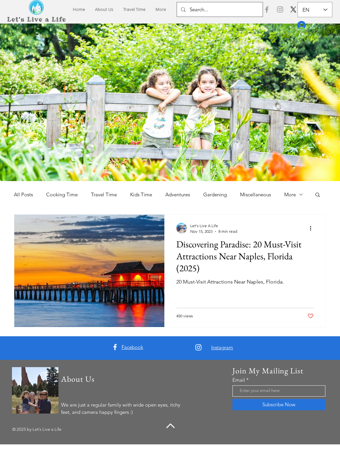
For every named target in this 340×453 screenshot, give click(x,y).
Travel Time (104, 194)
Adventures (177, 194)
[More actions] (313, 228)
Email (238, 379)
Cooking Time (62, 194)
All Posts (23, 194)
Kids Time (141, 194)
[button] (317, 195)
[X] (293, 9)
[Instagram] (280, 9)
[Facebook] (267, 9)
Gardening (215, 194)
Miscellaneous (255, 194)
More (290, 194)
